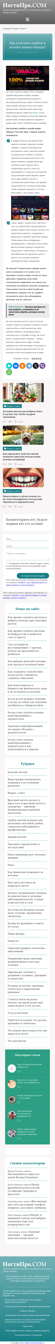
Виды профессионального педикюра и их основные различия (24, 782)
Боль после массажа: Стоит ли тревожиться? (29, 1081)
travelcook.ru (37, 1342)
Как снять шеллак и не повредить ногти (22, 884)
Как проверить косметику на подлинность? (24, 1113)
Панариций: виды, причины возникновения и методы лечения (25, 961)
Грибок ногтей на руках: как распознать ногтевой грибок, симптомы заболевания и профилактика (26, 824)
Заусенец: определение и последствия (24, 845)
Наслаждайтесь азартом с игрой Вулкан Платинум (24, 1175)
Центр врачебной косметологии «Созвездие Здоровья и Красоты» (24, 1189)
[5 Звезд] (41, 359)
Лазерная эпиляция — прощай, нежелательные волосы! (24, 1235)
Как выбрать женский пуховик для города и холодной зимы (27, 663)
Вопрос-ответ (18, 28)
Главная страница (27, 1311)
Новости (13, 940)
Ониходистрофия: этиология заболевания (26, 949)
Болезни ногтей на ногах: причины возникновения (27, 1306)
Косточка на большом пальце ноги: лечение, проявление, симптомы (26, 913)
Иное (11, 864)
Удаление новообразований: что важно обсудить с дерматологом (25, 729)
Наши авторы (16, 933)
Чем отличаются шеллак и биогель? (29, 1065)
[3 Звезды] (36, 359)
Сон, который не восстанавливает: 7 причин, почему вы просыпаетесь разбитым (25, 649)
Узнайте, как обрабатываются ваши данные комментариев (26, 583)
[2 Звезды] (34, 359)
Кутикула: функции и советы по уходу (26, 925)
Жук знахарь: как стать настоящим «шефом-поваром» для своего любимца (27, 1204)
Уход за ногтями (18, 1012)
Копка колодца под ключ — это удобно (29, 1096)
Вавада (35, 113)
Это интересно (17, 1040)
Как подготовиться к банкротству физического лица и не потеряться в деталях (27, 688)
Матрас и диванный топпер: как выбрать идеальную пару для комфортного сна (27, 1219)
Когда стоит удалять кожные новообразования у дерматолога (26, 715)
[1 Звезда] (32, 359)
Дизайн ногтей (17, 836)
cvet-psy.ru (25, 1342)
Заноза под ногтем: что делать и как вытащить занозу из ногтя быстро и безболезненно (25, 1320)
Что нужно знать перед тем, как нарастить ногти (27, 1032)
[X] (36, 366)
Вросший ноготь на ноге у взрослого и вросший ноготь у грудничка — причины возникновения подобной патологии (27, 806)
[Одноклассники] (22, 366)
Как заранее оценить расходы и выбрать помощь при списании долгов (27, 620)
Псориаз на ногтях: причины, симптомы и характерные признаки (26, 989)
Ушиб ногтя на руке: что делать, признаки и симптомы (27, 1021)
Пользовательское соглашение (28, 1335)
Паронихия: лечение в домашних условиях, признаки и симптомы (27, 975)
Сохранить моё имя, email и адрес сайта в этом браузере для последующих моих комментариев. (27, 566)
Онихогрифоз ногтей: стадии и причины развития (27, 1330)
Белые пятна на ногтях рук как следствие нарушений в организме (23, 1301)
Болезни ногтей (17, 772)
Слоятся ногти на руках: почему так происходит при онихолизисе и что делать (25, 1002)
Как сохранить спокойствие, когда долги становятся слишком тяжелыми (25, 675)
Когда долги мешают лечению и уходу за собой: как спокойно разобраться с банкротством (27, 702)
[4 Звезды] (38, 359)
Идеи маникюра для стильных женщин (27, 856)
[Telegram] (29, 366)
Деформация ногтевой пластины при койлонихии (27, 1315)
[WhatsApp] (9, 372)
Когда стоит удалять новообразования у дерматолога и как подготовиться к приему (23, 744)
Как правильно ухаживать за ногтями (25, 873)
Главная (6, 28)
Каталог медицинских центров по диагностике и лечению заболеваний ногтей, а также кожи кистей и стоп (27, 897)
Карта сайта (27, 1326)
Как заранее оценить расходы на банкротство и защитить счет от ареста (26, 634)
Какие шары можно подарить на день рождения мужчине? (27, 1131)
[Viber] (42, 366)
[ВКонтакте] (16, 366)
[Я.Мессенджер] (9, 366)
